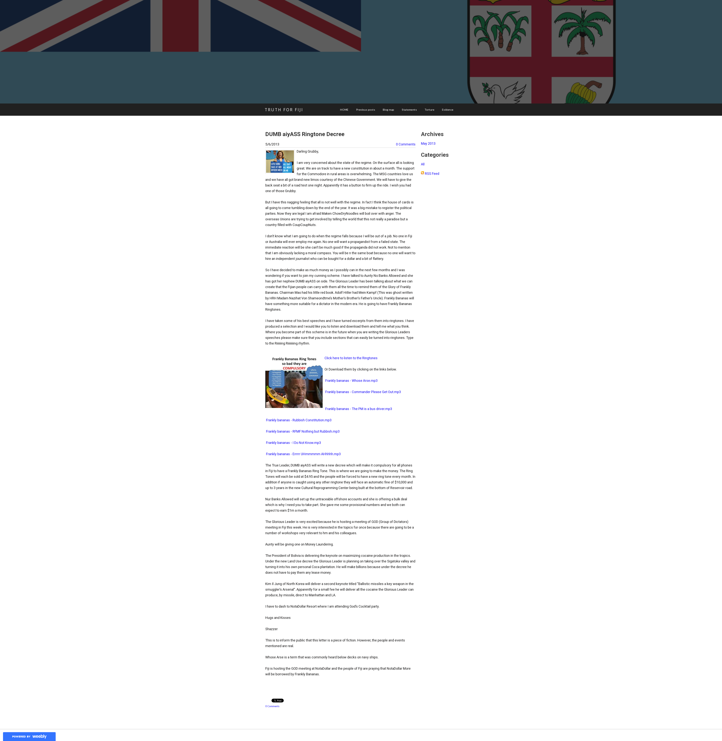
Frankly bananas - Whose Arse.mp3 (351, 381)
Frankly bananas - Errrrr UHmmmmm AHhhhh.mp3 (303, 454)
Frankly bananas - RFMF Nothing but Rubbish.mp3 (302, 431)
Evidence (448, 109)
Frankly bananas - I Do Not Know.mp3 (293, 443)
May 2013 (428, 143)
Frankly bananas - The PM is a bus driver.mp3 (358, 409)
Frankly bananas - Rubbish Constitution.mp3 (298, 420)
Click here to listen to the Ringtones (351, 358)
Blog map (388, 109)
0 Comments (406, 144)
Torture (430, 109)
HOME (344, 109)
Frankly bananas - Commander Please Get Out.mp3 (363, 392)
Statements (409, 109)
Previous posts (365, 109)
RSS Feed (432, 174)
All (423, 164)
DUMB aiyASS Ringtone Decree (304, 134)
